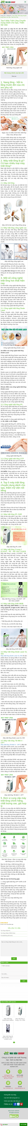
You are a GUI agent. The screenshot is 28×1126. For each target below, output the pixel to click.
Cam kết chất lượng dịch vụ (11, 1098)
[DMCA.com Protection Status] (14, 1116)
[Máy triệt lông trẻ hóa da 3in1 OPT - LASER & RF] (8, 1028)
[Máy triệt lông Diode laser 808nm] (8, 1010)
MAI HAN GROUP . (14, 1110)
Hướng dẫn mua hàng (10, 1094)
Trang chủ (2, 15)
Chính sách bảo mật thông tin (12, 1101)
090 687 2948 (20, 1076)
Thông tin (8, 15)
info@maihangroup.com (20, 1088)
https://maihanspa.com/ (8, 1088)
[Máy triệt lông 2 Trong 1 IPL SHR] (20, 1010)
